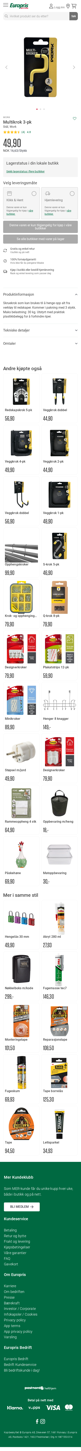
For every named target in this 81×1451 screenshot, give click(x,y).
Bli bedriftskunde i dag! (22, 1370)
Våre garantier (15, 1253)
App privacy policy (18, 1331)
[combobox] (40, 16)
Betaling (10, 1230)
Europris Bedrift (16, 1359)
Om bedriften (14, 1292)
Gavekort (11, 1264)
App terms (12, 1326)
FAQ (7, 1258)
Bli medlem (19, 1207)
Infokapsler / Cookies (20, 1314)
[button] (6, 67)
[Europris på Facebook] (37, 1422)
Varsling (10, 1337)
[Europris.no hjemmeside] (19, 6)
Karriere (10, 1286)
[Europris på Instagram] (42, 1422)
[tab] (40, 294)
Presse (9, 1297)
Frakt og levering (17, 1241)
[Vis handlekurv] (74, 6)
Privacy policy (15, 1320)
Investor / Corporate (20, 1309)
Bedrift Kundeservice (20, 1365)
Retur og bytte (15, 1236)
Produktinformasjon (18, 294)
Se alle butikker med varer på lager (40, 239)
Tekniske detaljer (16, 330)
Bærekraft (12, 1303)
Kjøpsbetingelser (17, 1247)
